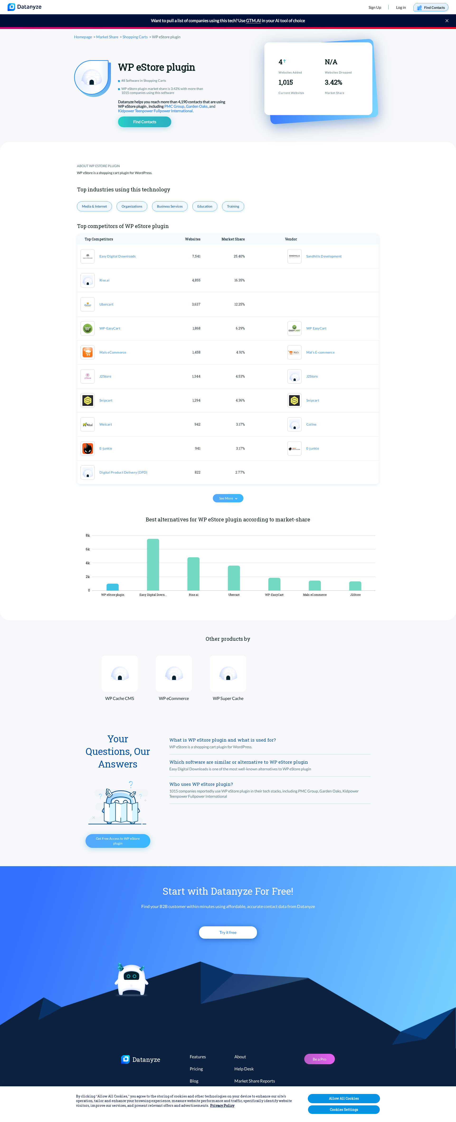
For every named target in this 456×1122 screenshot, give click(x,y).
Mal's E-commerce (320, 352)
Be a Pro (319, 1059)
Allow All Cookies (344, 1098)
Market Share (107, 36)
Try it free (228, 932)
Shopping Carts (135, 36)
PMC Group (174, 106)
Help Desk (244, 1068)
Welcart (106, 424)
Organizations (132, 206)
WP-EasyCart (110, 328)
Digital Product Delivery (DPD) (123, 472)
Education (204, 206)
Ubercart (106, 304)
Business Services (170, 206)
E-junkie (106, 448)
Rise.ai (104, 280)
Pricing (196, 1068)
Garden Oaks (197, 106)
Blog (194, 1080)
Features (198, 1056)
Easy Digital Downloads (118, 256)
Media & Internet (94, 206)
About (240, 1056)
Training (233, 206)
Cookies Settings (344, 1109)
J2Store (105, 376)
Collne (311, 424)
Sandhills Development (324, 256)
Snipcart (106, 400)
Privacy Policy (222, 1105)
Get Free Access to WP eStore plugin (118, 840)
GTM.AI (253, 20)
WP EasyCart (316, 328)
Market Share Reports (254, 1080)
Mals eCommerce (113, 352)
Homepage (83, 36)
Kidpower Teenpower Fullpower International (155, 110)
